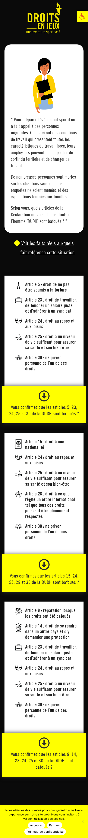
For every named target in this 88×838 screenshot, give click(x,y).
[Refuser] (83, 821)
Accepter (36, 825)
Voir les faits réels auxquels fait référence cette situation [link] (47, 247)
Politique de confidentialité (45, 831)
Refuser (54, 825)
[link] (82, 16)
